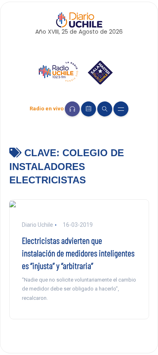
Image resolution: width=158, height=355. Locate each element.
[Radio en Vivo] (72, 108)
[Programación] (88, 108)
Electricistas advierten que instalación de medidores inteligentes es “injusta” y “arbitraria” (78, 253)
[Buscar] (104, 108)
